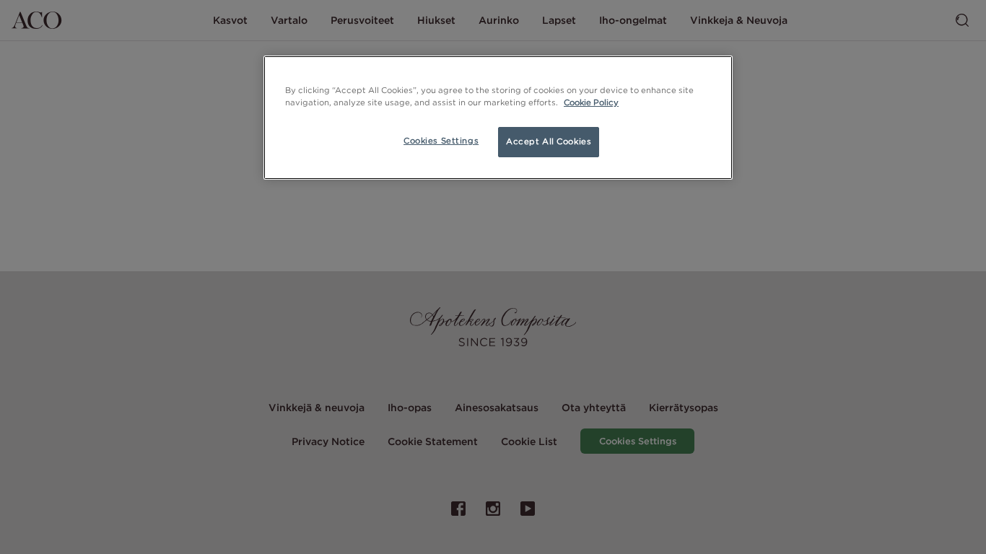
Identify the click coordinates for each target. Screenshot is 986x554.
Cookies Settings (441, 141)
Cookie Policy (591, 102)
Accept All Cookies (548, 141)
